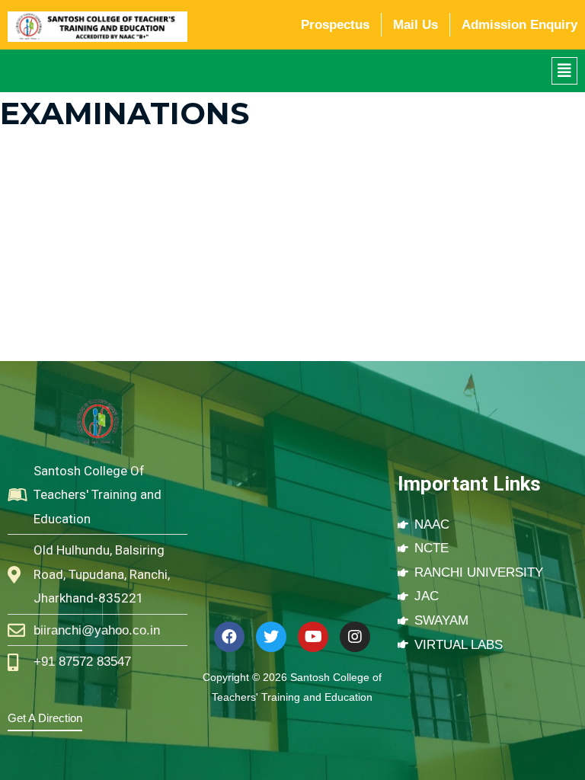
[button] (564, 71)
